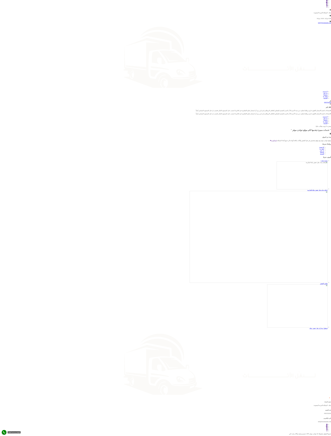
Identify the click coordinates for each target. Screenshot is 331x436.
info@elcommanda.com (324, 23)
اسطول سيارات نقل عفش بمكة (319, 328)
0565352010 (327, 102)
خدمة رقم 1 (324, 160)
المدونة (322, 154)
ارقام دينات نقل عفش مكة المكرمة (317, 190)
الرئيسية (321, 147)
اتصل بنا (322, 149)
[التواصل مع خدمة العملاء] (4, 432)
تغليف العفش (324, 283)
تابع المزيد (274, 140)
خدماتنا (322, 152)
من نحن (322, 150)
